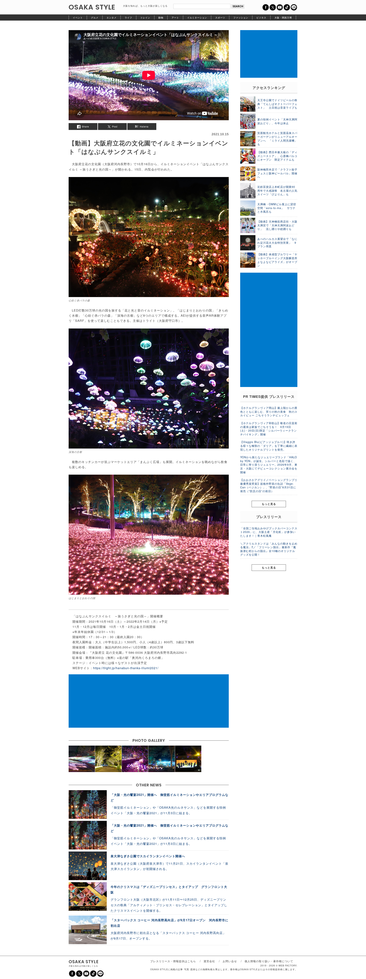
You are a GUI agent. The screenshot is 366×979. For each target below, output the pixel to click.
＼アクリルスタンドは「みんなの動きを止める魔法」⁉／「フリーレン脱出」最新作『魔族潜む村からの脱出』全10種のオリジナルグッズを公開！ (268, 549)
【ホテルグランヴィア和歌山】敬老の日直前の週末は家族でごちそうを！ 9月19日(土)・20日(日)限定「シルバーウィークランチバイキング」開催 (268, 428)
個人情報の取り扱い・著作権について (269, 961)
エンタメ (111, 17)
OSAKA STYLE (92, 7)
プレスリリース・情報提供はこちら (173, 961)
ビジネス (261, 17)
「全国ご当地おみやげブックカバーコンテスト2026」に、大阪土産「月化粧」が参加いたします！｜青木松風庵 (268, 532)
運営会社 (209, 961)
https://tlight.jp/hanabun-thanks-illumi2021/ (125, 668)
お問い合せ (230, 961)
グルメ (94, 17)
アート (175, 17)
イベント (78, 17)
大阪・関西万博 (283, 17)
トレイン (145, 17)
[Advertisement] (149, 701)
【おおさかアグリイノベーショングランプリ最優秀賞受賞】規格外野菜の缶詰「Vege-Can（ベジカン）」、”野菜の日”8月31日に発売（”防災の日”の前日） (268, 485)
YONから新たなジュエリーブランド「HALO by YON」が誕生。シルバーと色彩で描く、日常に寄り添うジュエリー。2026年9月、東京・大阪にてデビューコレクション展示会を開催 (268, 464)
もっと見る (269, 504)
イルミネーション (197, 17)
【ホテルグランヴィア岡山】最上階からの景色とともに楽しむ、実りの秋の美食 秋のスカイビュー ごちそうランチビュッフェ (268, 411)
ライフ (128, 17)
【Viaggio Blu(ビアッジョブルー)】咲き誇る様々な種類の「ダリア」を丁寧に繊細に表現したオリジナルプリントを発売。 (268, 445)
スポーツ (220, 17)
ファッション (240, 17)
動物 (160, 17)
